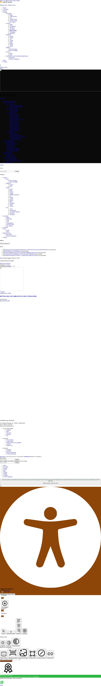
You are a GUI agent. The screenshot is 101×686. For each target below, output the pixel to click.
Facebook (8, 451)
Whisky (11, 44)
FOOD (8, 52)
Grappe (11, 40)
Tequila (5, 237)
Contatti (8, 444)
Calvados (5, 227)
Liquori (11, 199)
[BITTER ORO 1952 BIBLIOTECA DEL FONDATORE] (12, 290)
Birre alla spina (13, 49)
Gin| (10, 39)
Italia (10, 186)
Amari (11, 46)
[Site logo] (4, 5)
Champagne (12, 32)
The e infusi (12, 22)
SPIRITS (8, 35)
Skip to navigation (4, 0)
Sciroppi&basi (9, 223)
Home (1, 258)
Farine (11, 53)
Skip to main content (14, 0)
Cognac (11, 37)
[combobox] (50, 482)
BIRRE (8, 47)
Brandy (11, 36)
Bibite (10, 15)
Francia (11, 184)
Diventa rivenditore (11, 452)
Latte (10, 17)
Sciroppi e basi (13, 19)
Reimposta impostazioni (6, 661)
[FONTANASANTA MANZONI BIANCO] (15, 249)
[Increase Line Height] (2, 610)
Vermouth (11, 203)
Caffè (13, 16)
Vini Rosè (11, 213)
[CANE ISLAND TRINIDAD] (11, 254)
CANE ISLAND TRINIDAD (27, 254)
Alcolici (8, 23)
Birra (7, 179)
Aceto (10, 209)
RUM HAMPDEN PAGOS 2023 (30, 252)
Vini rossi (8, 433)
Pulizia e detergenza (14, 59)
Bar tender (12, 57)
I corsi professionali (11, 454)
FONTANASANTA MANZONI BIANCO (38, 249)
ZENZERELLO (17, 251)
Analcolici (8, 13)
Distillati (8, 430)
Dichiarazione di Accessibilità (13, 442)
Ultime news (9, 445)
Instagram (8, 449)
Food (4, 228)
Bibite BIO (9, 219)
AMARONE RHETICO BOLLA (30, 255)
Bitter (10, 190)
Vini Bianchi (12, 26)
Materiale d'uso (7, 233)
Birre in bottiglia (13, 50)
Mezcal (11, 200)
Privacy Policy (10, 439)
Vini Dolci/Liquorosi (14, 211)
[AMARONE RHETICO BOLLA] (12, 255)
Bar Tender (9, 234)
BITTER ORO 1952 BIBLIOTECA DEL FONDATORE (18, 296)
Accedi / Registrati (7, 476)
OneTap (7, 591)
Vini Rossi (12, 29)
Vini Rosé (11, 27)
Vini (7, 207)
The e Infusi (9, 226)
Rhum (11, 42)
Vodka (11, 43)
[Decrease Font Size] (2, 598)
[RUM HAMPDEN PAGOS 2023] (12, 252)
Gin (10, 196)
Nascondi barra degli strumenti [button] (8, 594)
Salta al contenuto (4, 659)
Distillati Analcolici (14, 194)
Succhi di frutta (13, 20)
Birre (7, 431)
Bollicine (8, 183)
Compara (5, 475)
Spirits (7, 187)
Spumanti (11, 33)
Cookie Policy (9, 441)
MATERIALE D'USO (17, 56)
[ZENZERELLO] (8, 251)
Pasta (10, 54)
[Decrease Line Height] (2, 616)
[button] (0, 486)
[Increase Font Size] (2, 592)
